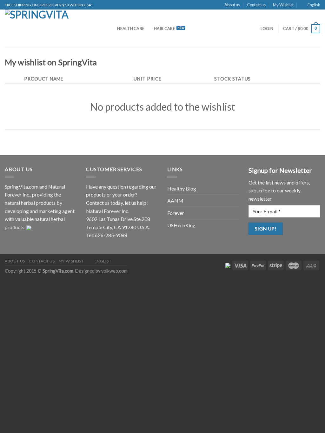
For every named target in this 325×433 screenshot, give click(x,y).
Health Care (130, 28)
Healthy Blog (181, 188)
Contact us (256, 4)
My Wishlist (283, 4)
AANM (175, 200)
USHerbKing (181, 225)
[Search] (110, 29)
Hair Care (164, 28)
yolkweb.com (114, 271)
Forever (175, 213)
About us (232, 4)
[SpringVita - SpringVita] (51, 29)
